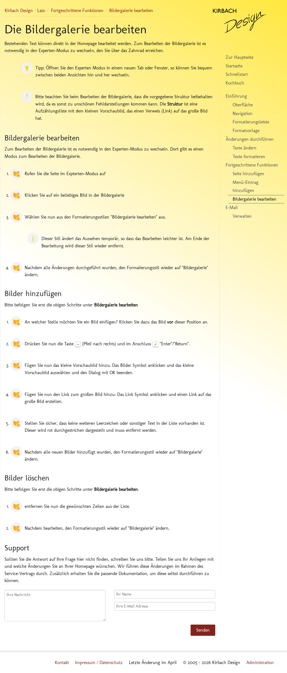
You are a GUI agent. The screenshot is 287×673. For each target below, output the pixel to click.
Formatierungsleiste (251, 122)
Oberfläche (243, 104)
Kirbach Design (19, 10)
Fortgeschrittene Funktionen (77, 10)
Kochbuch (235, 83)
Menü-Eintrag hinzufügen (245, 186)
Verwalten (242, 216)
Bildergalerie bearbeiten (131, 10)
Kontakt (62, 662)
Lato (41, 10)
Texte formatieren (249, 156)
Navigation (243, 113)
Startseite (234, 66)
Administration (260, 662)
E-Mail (232, 207)
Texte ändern (244, 148)
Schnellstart (237, 74)
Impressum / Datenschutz (99, 662)
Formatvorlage (246, 130)
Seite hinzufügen (248, 173)
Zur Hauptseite (239, 57)
